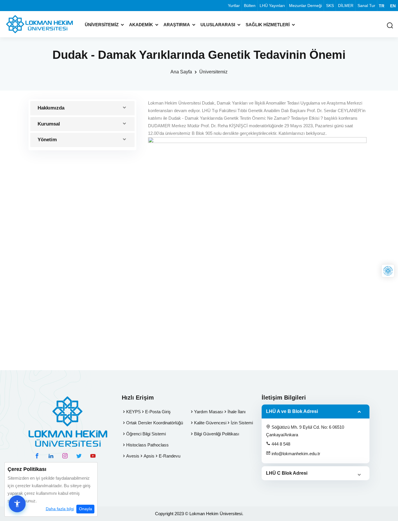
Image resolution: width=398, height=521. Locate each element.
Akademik (141, 24)
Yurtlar (234, 5)
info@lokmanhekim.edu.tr (295, 453)
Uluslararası (217, 24)
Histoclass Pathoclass (147, 444)
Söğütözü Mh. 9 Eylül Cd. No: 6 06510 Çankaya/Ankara (305, 431)
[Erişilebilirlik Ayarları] (17, 503)
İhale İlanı (237, 411)
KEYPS (133, 411)
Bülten (250, 5)
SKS (330, 5)
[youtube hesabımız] (93, 455)
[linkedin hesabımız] (51, 455)
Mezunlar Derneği (305, 5)
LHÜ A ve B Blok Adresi (292, 411)
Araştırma (176, 24)
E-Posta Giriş (158, 411)
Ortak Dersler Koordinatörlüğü (154, 422)
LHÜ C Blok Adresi (286, 473)
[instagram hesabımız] (65, 455)
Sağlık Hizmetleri (268, 24)
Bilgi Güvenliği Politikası (216, 433)
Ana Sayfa (181, 71)
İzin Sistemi (242, 422)
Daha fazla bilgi (60, 508)
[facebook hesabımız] (37, 455)
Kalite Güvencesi (210, 422)
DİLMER (345, 5)
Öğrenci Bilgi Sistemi (146, 433)
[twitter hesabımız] (79, 455)
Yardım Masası (208, 411)
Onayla (85, 508)
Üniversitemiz (102, 24)
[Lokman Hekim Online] (388, 270)
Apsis (149, 455)
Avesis (132, 455)
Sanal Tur (366, 5)
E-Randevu (169, 455)
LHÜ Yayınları (272, 5)
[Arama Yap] (390, 25)
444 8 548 (280, 443)
